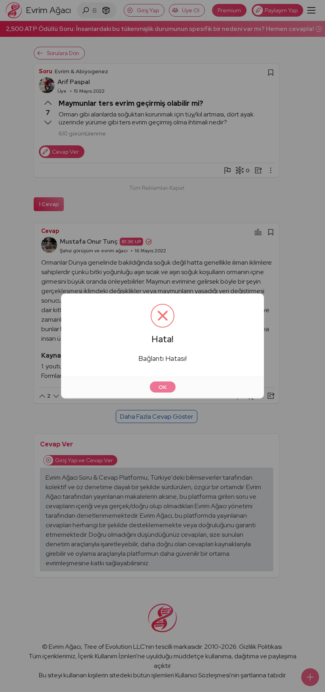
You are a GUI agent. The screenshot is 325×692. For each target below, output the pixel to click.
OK (163, 387)
